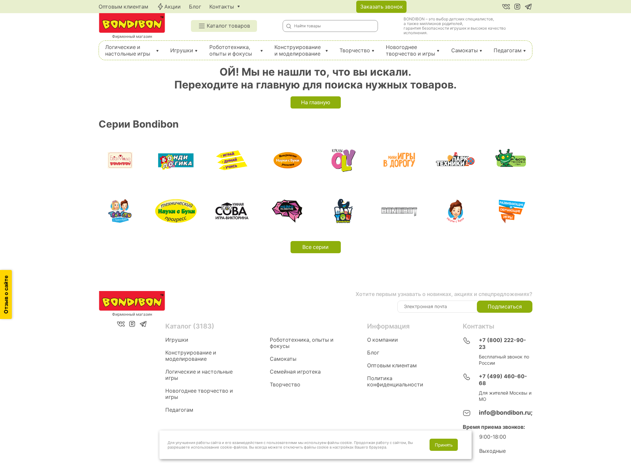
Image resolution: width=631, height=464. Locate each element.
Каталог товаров (228, 26)
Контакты (221, 7)
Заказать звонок (381, 7)
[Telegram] (528, 7)
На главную (315, 102)
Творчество (354, 50)
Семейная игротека (295, 372)
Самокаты (464, 50)
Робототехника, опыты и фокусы (230, 50)
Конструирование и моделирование (297, 50)
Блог (195, 7)
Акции (172, 7)
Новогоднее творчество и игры (410, 50)
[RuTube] (517, 7)
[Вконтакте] (506, 7)
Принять (444, 445)
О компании (382, 340)
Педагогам (508, 50)
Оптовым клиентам (123, 7)
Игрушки (181, 50)
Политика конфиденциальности (395, 381)
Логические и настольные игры (127, 50)
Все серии (315, 247)
